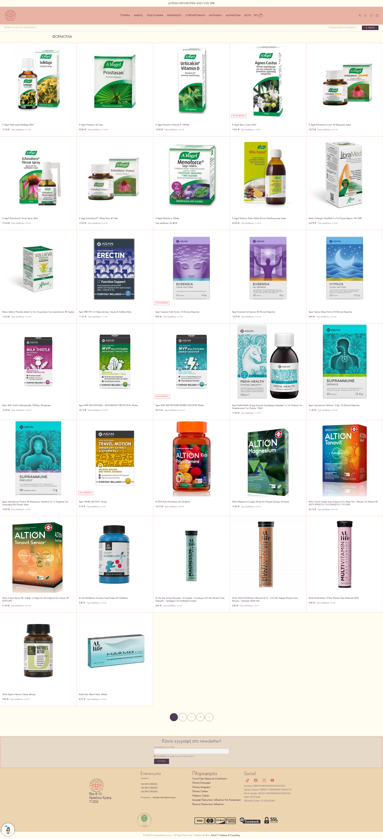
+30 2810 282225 (149, 784)
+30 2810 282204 (149, 792)
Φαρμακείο (174, 15)
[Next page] (209, 717)
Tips (256, 15)
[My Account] (360, 15)
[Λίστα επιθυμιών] (371, 16)
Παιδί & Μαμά (155, 15)
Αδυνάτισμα (233, 15)
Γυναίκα (125, 15)
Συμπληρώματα (195, 15)
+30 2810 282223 (149, 788)
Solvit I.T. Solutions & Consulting (225, 835)
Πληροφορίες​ (204, 773)
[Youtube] (272, 780)
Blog (248, 15)
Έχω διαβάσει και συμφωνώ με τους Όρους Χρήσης (175, 756)
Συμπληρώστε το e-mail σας (164, 747)
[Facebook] (256, 780)
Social (250, 773)
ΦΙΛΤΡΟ (371, 28)
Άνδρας (138, 15)
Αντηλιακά (215, 15)
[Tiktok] (247, 780)
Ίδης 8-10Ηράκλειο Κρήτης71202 (100, 798)
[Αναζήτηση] (365, 15)
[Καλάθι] (377, 16)
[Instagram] (264, 780)
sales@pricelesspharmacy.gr (164, 797)
